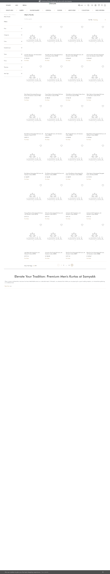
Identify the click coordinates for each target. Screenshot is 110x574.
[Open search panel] (88, 5)
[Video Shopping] (92, 5)
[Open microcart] (105, 5)
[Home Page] (55, 5)
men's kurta (32, 281)
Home (6, 14)
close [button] (103, 572)
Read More (7, 286)
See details (45, 572)
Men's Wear (12, 14)
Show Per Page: (28, 265)
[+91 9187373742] (96, 5)
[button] (102, 5)
